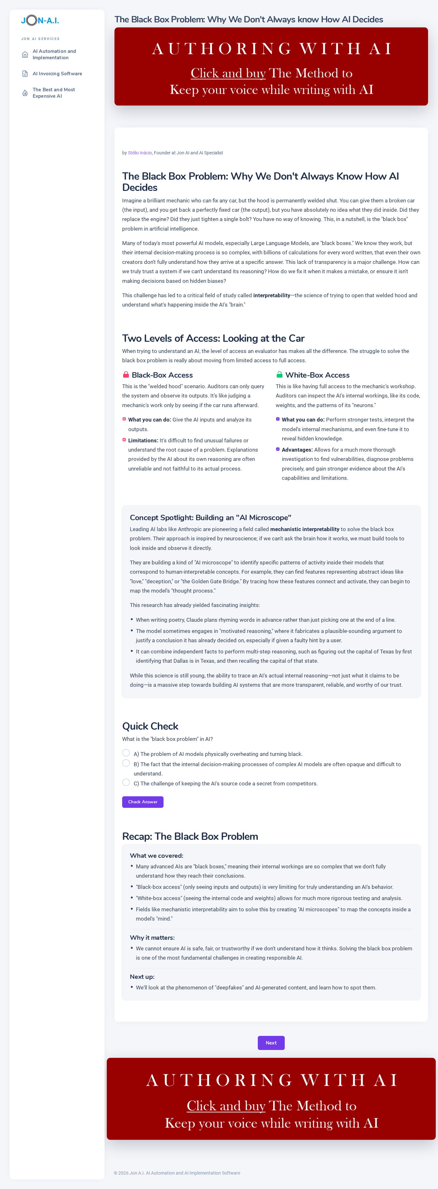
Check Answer (142, 802)
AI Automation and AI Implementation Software (193, 1173)
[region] (57, 609)
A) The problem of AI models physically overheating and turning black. (218, 754)
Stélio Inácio (140, 152)
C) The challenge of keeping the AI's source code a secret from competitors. (226, 783)
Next (271, 1043)
